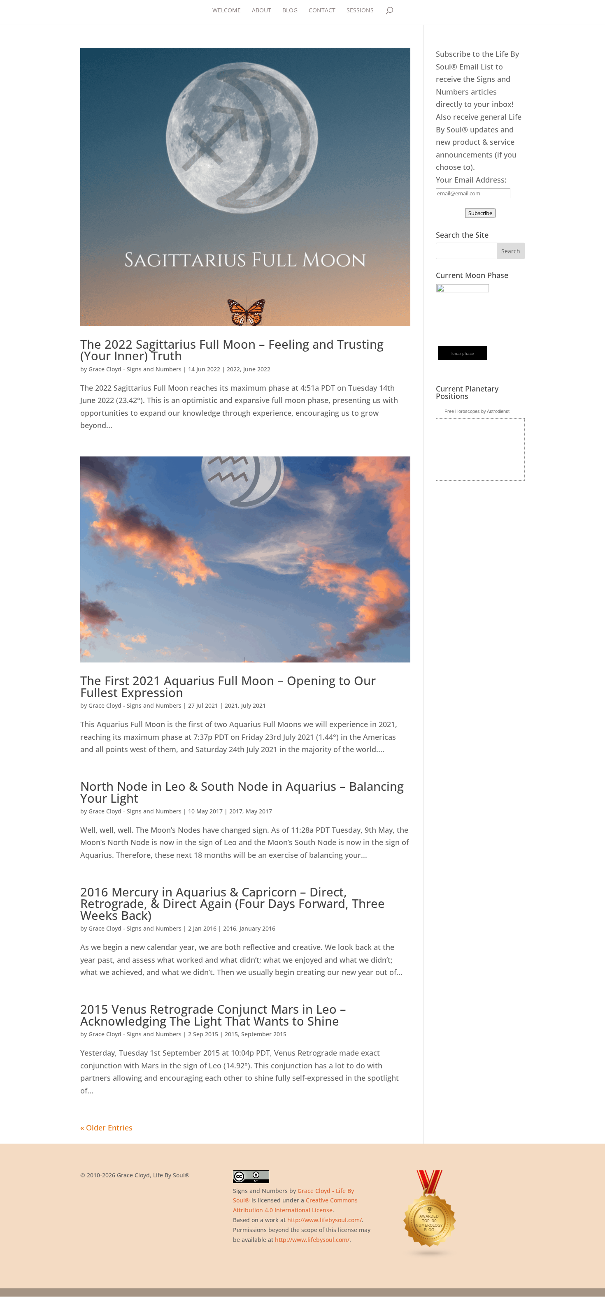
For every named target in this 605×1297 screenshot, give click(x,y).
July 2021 (253, 705)
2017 (235, 811)
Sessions (360, 10)
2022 (233, 369)
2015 (231, 1034)
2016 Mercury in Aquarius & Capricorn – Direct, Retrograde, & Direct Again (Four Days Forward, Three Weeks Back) (232, 903)
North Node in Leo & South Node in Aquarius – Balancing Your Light (242, 792)
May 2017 (259, 811)
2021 (231, 705)
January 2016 (257, 928)
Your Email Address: (471, 180)
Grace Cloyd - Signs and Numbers (135, 369)
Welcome (226, 10)
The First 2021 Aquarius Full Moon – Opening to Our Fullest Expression (228, 686)
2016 (229, 928)
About (261, 10)
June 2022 (256, 369)
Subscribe (480, 213)
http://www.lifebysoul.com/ (324, 1220)
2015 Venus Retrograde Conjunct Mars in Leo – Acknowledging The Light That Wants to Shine (213, 1015)
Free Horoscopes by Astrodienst (477, 411)
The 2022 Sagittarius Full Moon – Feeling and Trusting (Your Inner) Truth (232, 350)
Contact (322, 10)
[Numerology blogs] (430, 1257)
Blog (290, 10)
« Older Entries (106, 1128)
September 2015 (263, 1034)
